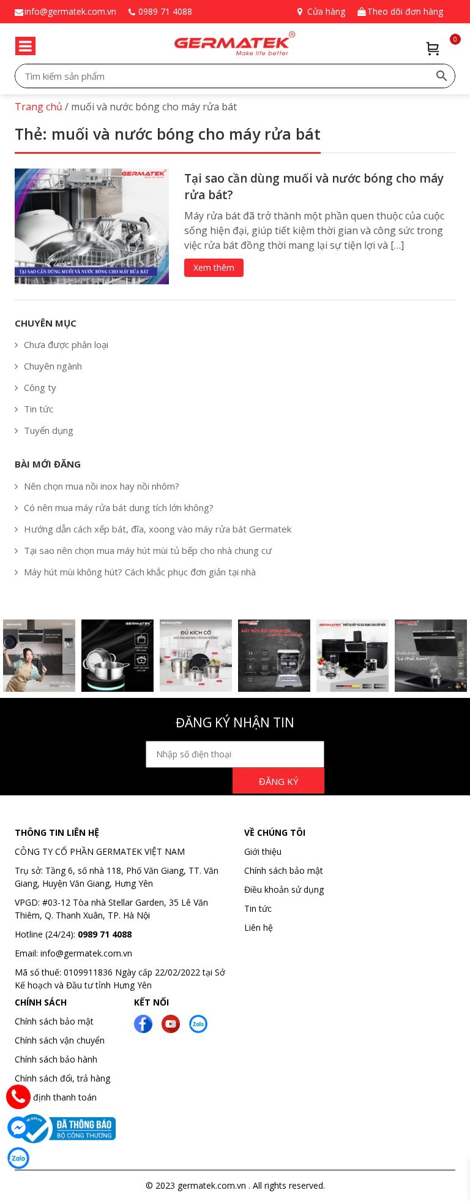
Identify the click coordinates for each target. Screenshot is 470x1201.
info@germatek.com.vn (70, 11)
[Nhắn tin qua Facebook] (18, 1127)
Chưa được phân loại (66, 344)
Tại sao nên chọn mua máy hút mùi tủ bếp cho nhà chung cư (148, 550)
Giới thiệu (263, 851)
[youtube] (171, 1023)
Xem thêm (213, 267)
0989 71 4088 (165, 11)
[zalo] (198, 1023)
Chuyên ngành (53, 366)
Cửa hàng (326, 11)
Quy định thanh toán (56, 1097)
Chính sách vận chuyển (60, 1040)
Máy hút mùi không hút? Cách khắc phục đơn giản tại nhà (140, 572)
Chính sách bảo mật (283, 870)
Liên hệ (258, 927)
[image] (92, 225)
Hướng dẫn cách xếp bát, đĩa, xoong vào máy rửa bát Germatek (157, 529)
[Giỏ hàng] (433, 49)
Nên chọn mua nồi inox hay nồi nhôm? (101, 486)
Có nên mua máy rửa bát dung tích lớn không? (119, 507)
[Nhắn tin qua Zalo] (18, 1158)
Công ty (40, 387)
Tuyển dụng (48, 430)
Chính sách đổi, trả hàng (62, 1078)
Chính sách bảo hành (56, 1059)
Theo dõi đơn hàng (405, 11)
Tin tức (38, 409)
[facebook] (143, 1023)
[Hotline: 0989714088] (18, 1097)
